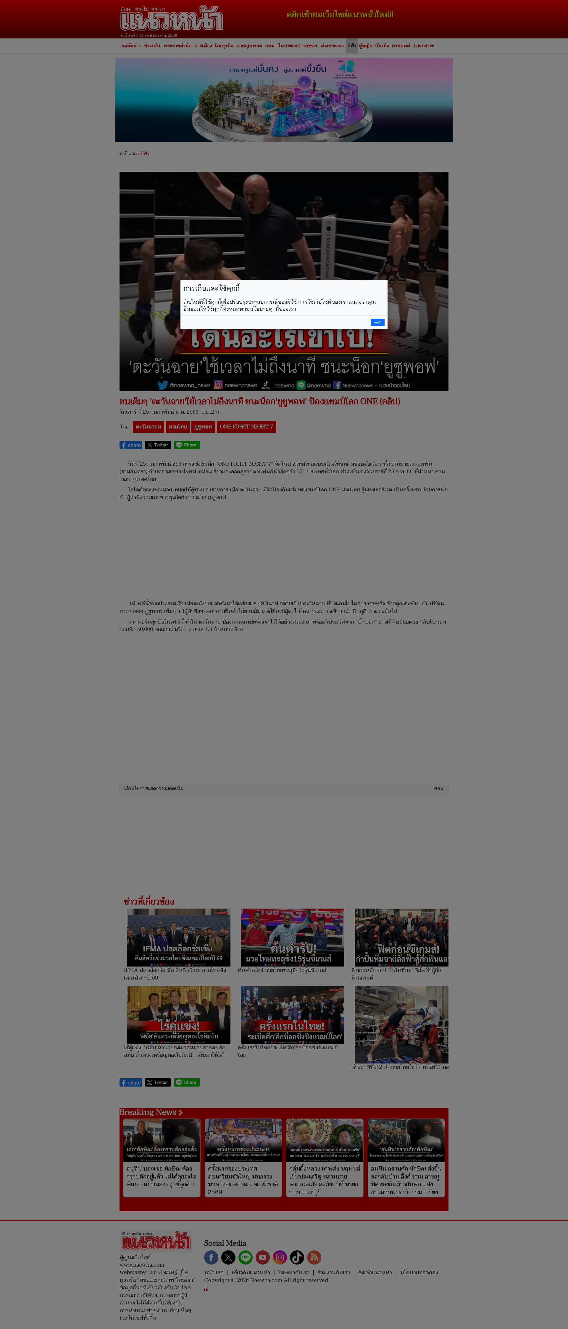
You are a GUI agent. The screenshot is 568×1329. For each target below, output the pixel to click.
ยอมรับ (377, 322)
